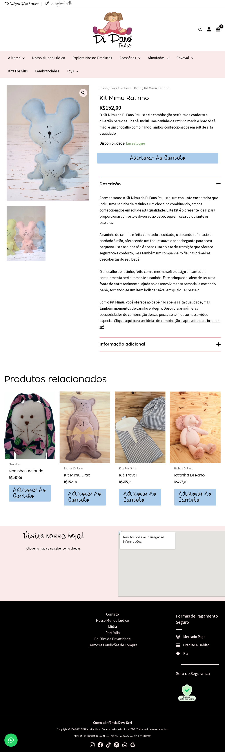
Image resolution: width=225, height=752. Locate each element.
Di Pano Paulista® (22, 4)
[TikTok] (108, 745)
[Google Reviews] (133, 745)
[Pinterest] (116, 745)
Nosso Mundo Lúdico (112, 620)
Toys (113, 88)
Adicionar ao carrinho (157, 158)
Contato (112, 614)
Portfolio (112, 632)
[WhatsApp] (124, 745)
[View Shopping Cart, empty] (218, 29)
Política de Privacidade (112, 638)
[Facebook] (100, 745)
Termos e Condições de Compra (112, 645)
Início (104, 88)
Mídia (112, 626)
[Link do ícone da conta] (209, 29)
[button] (200, 30)
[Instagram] (92, 745)
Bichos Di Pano (131, 88)
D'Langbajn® (58, 4)
